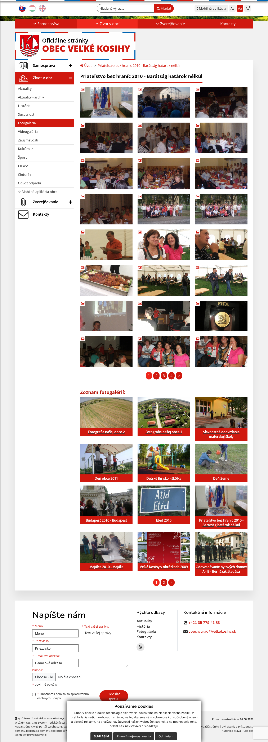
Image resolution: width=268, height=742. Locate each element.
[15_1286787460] (106, 138)
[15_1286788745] (164, 351)
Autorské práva (231, 731)
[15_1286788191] (221, 244)
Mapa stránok (23, 726)
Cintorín (24, 174)
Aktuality (25, 88)
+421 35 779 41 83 (204, 622)
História (24, 106)
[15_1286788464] (164, 280)
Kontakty (228, 23)
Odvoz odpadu (29, 183)
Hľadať (165, 8)
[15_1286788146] (164, 244)
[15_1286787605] (106, 173)
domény (20, 731)
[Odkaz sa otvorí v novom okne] (140, 647)
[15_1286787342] (106, 102)
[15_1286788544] (106, 316)
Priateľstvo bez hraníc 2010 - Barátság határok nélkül (139, 65)
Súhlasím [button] (101, 736)
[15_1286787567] (221, 138)
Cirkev (23, 166)
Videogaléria (28, 131)
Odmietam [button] (165, 736)
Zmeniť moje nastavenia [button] (134, 736)
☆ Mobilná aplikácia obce (38, 191)
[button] (46, 23)
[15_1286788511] (221, 280)
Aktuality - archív (31, 97)
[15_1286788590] (164, 316)
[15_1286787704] (221, 173)
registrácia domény (38, 731)
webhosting (55, 726)
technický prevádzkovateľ (30, 735)
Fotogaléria (27, 123)
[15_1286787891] (164, 209)
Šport (22, 157)
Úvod (88, 65)
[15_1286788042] (106, 244)
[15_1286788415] (106, 280)
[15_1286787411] (221, 102)
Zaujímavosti (28, 140)
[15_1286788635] (221, 316)
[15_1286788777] (221, 351)
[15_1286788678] (106, 351)
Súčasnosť (26, 114)
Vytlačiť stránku (209, 726)
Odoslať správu (114, 696)
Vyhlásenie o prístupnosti (237, 726)
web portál (40, 726)
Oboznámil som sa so (63, 696)
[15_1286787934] (221, 209)
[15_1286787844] (106, 209)
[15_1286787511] (164, 138)
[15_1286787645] (164, 173)
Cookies (248, 731)
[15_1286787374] (164, 102)
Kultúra (24, 148)
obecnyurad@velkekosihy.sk (212, 631)
